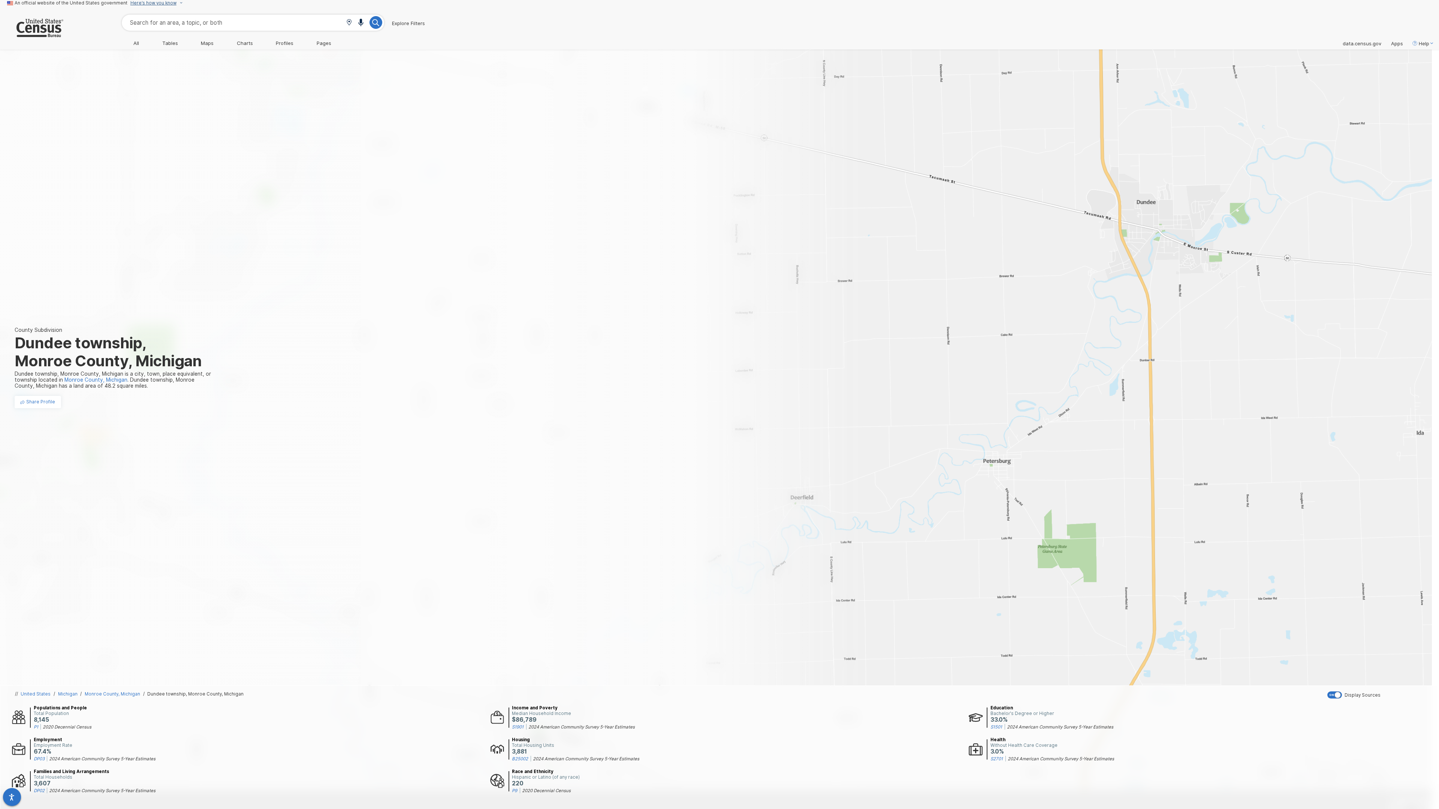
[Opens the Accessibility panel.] (12, 797)
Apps (1397, 43)
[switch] (1381, 695)
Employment (48, 739)
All (136, 43)
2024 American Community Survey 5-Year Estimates (581, 727)
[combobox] (253, 23)
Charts (245, 43)
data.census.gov (1362, 43)
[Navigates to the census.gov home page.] (31, 34)
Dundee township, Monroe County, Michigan (195, 694)
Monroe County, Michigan (112, 694)
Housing (521, 739)
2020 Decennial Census (67, 727)
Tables (170, 43)
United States (36, 694)
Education (1001, 707)
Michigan (68, 694)
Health (997, 739)
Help (1424, 43)
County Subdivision (38, 330)
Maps (207, 43)
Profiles (284, 43)
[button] (349, 23)
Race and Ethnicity (532, 771)
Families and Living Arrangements (71, 771)
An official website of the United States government (71, 3)
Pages (324, 43)
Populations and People (60, 707)
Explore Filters (408, 23)
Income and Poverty (535, 707)
